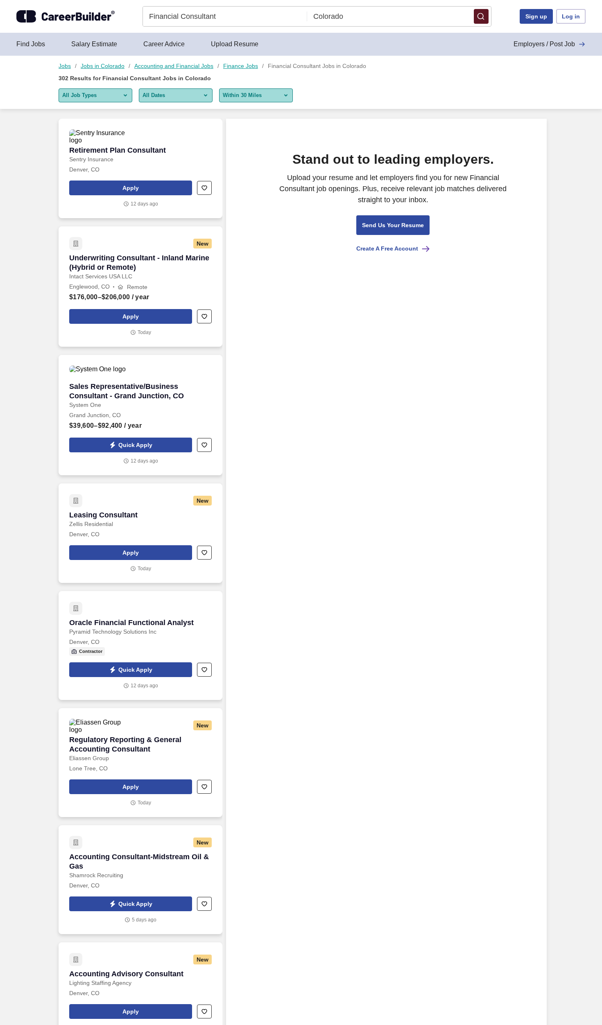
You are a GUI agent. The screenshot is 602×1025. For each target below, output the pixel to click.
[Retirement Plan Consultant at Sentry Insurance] (140, 168)
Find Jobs (30, 44)
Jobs (65, 66)
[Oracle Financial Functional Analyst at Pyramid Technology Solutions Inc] (140, 645)
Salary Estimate (94, 44)
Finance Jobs (240, 66)
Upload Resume (234, 44)
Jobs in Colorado (102, 66)
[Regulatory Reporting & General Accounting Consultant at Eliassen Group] (140, 762)
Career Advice (164, 44)
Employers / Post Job (544, 44)
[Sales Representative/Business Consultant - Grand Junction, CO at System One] (140, 415)
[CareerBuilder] (65, 16)
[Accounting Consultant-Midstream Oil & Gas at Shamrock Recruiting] (140, 879)
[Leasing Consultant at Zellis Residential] (140, 533)
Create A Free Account (387, 248)
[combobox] (225, 16)
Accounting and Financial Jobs (173, 66)
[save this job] (204, 188)
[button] (481, 16)
